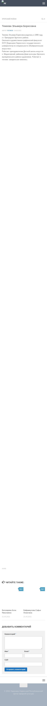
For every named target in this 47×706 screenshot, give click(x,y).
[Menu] (43, 3)
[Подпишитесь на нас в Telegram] (25, 699)
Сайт (6, 660)
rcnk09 (10, 30)
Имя (7, 651)
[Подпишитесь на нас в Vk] (22, 699)
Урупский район (9, 19)
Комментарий (10, 634)
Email (27, 651)
